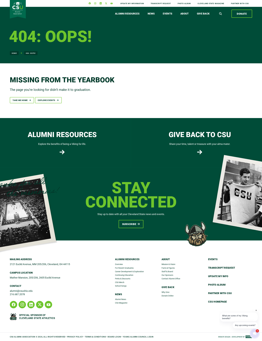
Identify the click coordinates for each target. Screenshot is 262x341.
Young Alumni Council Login (138, 336)
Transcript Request (221, 267)
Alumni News (120, 299)
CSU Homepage (217, 301)
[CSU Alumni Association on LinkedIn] (101, 3)
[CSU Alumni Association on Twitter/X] (106, 3)
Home (14, 53)
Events (167, 13)
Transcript (161, 3)
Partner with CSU (240, 3)
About (184, 13)
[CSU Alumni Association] (18, 9)
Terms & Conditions (95, 336)
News (151, 13)
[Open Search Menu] (220, 13)
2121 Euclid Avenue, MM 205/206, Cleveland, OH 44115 (40, 264)
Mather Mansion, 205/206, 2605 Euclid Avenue (35, 277)
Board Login (114, 336)
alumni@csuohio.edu (21, 290)
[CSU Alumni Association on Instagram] (95, 3)
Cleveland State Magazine (211, 3)
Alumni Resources (127, 13)
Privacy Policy (75, 336)
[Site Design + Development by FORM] (235, 336)
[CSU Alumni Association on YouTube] (111, 3)
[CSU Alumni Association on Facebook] (90, 3)
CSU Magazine (121, 302)
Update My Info (132, 3)
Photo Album (184, 3)
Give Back (203, 13)
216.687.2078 (17, 294)
